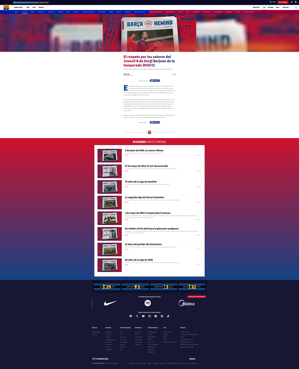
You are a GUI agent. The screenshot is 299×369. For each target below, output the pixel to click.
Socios (277, 7)
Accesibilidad (196, 11)
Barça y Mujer (229, 11)
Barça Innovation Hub (140, 11)
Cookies (149, 363)
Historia (68, 11)
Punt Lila (238, 11)
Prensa (187, 11)
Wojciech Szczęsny (96, 332)
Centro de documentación (89, 11)
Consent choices (193, 363)
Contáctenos (162, 363)
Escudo (165, 337)
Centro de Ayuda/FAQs (153, 344)
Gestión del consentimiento (182, 363)
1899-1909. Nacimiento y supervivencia (189, 344)
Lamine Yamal (138, 332)
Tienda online (151, 342)
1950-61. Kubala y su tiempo (187, 342)
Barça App (150, 339)
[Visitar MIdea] (186, 303)
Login (273, 2)
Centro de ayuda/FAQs (171, 363)
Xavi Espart (108, 337)
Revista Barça (41, 11)
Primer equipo (256, 7)
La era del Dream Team (186, 339)
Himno (164, 339)
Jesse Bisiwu (138, 344)
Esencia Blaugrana (218, 11)
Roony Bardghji (138, 337)
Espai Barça (270, 7)
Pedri (121, 334)
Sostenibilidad (101, 11)
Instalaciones (128, 11)
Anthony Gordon (139, 339)
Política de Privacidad (249, 11)
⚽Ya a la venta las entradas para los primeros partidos (31, 2)
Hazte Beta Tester (151, 347)
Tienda (27, 7)
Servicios (180, 11)
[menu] (295, 2)
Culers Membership (152, 332)
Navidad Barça (151, 352)
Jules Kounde (109, 344)
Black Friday (150, 349)
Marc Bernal (123, 347)
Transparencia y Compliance (155, 11)
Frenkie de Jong (123, 342)
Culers (34, 7)
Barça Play (41, 7)
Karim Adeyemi (138, 342)
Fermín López (123, 337)
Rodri (121, 349)
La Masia (111, 11)
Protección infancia (169, 11)
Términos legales (132, 363)
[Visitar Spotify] (147, 303)
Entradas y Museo (18, 7)
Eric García (108, 347)
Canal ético (165, 334)
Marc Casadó (123, 339)
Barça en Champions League (187, 347)
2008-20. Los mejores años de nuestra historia (189, 336)
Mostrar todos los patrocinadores (197, 296)
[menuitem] (295, 1)
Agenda (32, 11)
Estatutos (119, 11)
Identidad (60, 11)
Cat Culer (16, 11)
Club (264, 7)
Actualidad (24, 11)
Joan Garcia (94, 334)
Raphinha (137, 334)
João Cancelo (109, 349)
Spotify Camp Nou (167, 332)
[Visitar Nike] (111, 303)
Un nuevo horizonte (185, 332)
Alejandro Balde (109, 332)
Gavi (121, 332)
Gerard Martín (109, 342)
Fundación (76, 11)
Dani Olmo (122, 344)
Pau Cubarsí (108, 334)
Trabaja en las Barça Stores (169, 342)
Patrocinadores (206, 11)
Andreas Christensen (110, 339)
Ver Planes (284, 2)
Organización (51, 11)
